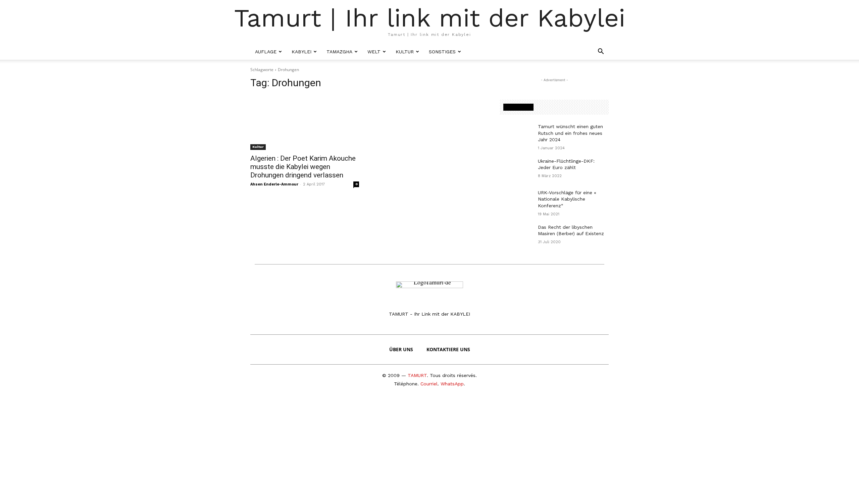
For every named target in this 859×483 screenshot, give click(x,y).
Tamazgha (339, 51)
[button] (601, 52)
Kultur (405, 51)
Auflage (265, 51)
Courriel (429, 383)
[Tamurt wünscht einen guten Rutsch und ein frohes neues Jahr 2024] (516, 134)
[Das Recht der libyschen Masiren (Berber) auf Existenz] (516, 235)
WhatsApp (452, 383)
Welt (374, 51)
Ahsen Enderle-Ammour (274, 184)
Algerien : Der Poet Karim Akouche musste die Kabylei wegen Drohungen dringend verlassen (303, 166)
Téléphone (405, 383)
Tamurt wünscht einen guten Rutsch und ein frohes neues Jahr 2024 (570, 133)
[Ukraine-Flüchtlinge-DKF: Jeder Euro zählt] (516, 169)
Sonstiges (442, 51)
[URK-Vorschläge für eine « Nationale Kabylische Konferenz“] (516, 201)
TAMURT (417, 375)
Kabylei (301, 51)
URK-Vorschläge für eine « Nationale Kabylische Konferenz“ (567, 199)
